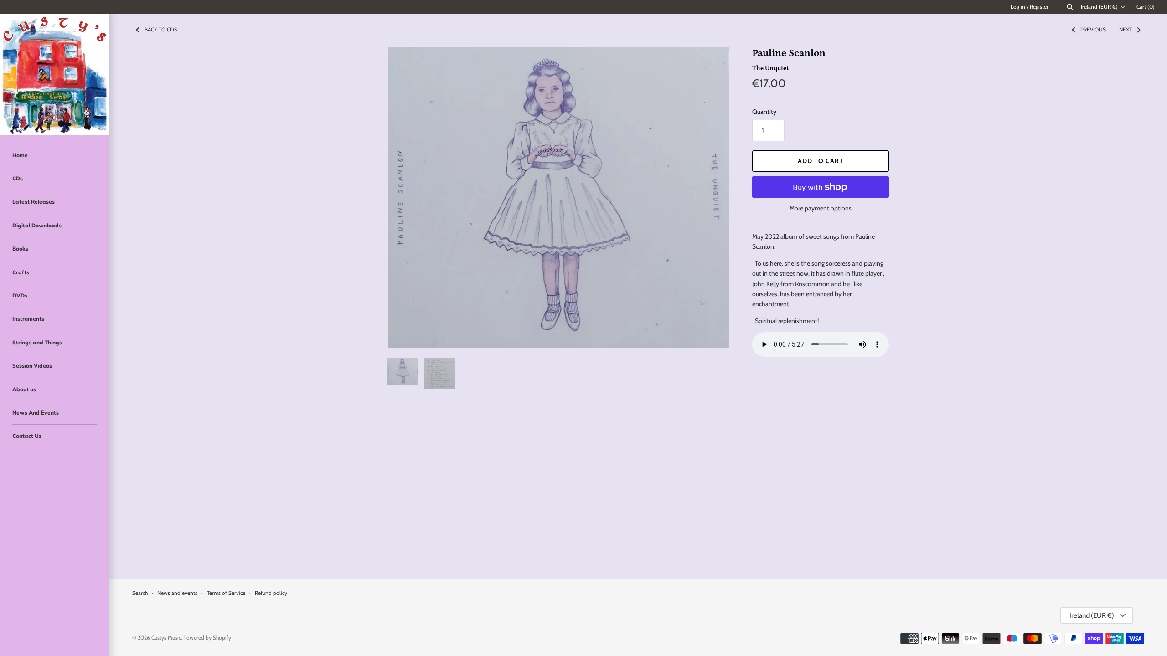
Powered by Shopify (207, 638)
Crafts (20, 272)
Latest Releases (33, 201)
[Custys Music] (54, 74)
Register (1039, 7)
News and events (177, 593)
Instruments (28, 318)
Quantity (764, 112)
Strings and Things (37, 342)
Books (20, 248)
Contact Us (26, 435)
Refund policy (271, 593)
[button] (710, 198)
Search (140, 593)
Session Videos (32, 365)
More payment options (821, 208)
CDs (17, 178)
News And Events (35, 412)
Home (20, 155)
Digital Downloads (37, 225)
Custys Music (166, 638)
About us (24, 389)
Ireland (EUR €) (1099, 7)
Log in (1018, 7)
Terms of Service (226, 593)
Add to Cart (820, 161)
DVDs (19, 295)
